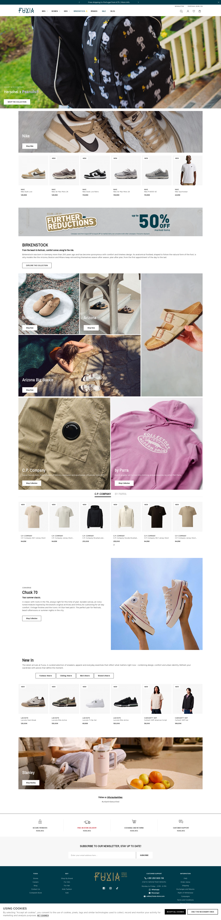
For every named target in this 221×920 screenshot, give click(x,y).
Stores (35, 878)
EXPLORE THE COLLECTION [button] (37, 265)
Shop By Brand (67, 878)
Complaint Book (35, 893)
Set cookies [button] (43, 915)
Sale (67, 893)
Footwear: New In (45, 675)
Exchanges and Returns (185, 889)
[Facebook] (104, 888)
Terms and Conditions (185, 900)
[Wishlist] (193, 11)
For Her (67, 886)
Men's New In (85, 675)
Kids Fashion (67, 889)
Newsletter (179, 6)
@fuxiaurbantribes (115, 797)
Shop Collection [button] (31, 483)
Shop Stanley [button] (31, 782)
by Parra (120, 494)
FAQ (185, 878)
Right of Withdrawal (185, 893)
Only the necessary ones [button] (202, 911)
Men (43, 11)
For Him (67, 882)
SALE (104, 11)
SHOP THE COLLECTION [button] (17, 101)
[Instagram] (110, 888)
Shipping (185, 886)
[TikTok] (117, 888)
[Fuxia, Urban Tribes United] (26, 10)
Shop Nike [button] (29, 146)
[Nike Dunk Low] (33, 170)
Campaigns (185, 896)
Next (114, 545)
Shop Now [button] (29, 327)
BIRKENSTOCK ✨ (81, 11)
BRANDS (94, 11)
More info (40, 830)
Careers (35, 882)
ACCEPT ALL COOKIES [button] (175, 911)
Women (55, 11)
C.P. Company (103, 494)
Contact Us (35, 889)
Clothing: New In (66, 675)
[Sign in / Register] (187, 11)
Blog (112, 11)
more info (87, 830)
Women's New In (104, 675)
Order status (185, 882)
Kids (66, 11)
